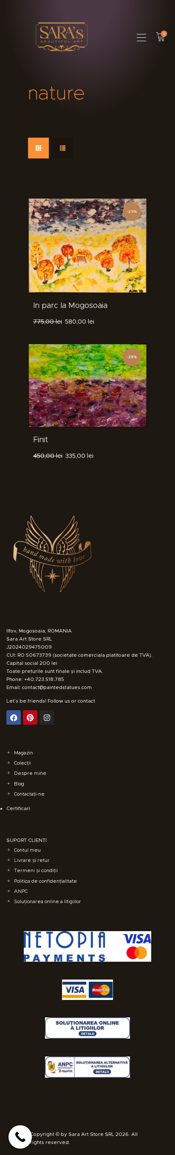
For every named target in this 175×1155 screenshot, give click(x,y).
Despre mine (30, 773)
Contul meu (27, 850)
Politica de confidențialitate (45, 881)
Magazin (23, 753)
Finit (40, 439)
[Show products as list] (62, 148)
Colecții (22, 763)
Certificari (18, 808)
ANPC (21, 891)
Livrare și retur (32, 860)
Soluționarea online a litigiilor (47, 901)
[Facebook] (13, 717)
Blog (19, 784)
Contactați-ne (29, 794)
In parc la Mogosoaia (70, 305)
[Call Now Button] (20, 1137)
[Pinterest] (30, 717)
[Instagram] (47, 717)
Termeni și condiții (36, 870)
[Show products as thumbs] (38, 148)
